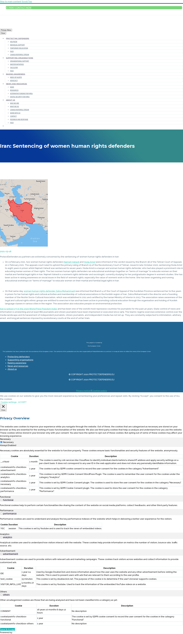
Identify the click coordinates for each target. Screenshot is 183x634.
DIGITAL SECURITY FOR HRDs (20, 97)
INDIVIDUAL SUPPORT (17, 45)
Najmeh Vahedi (71, 262)
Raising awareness (17, 363)
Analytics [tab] (4, 534)
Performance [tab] (6, 510)
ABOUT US (10, 100)
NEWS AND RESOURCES (16, 84)
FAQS (12, 51)
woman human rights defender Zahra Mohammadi (49, 291)
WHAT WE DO (14, 106)
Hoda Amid (89, 262)
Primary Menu (6, 30)
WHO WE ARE (14, 103)
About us (12, 369)
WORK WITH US (15, 113)
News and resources (18, 366)
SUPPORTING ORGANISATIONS (19, 58)
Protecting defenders (19, 356)
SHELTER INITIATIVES (17, 64)
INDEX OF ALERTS (16, 77)
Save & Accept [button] (7, 629)
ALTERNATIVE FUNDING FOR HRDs (21, 93)
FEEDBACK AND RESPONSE (19, 119)
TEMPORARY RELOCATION (19, 48)
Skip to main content (10, 1)
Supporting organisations (20, 360)
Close (3, 33)
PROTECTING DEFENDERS (17, 38)
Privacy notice (83, 390)
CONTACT (13, 116)
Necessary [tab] (5, 439)
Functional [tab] (5, 497)
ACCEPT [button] (22, 402)
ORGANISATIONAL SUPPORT (19, 61)
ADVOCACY (14, 81)
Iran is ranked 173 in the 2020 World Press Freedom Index (28, 309)
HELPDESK (13, 42)
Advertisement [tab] (7, 551)
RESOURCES (14, 90)
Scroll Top (27, 1)
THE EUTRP (14, 68)
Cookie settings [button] (9, 402)
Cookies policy (99, 390)
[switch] (1, 500)
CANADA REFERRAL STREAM (19, 55)
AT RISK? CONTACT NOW (18, 7)
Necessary (8, 442)
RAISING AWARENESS (15, 74)
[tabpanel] (91, 471)
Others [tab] (3, 591)
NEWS (12, 87)
